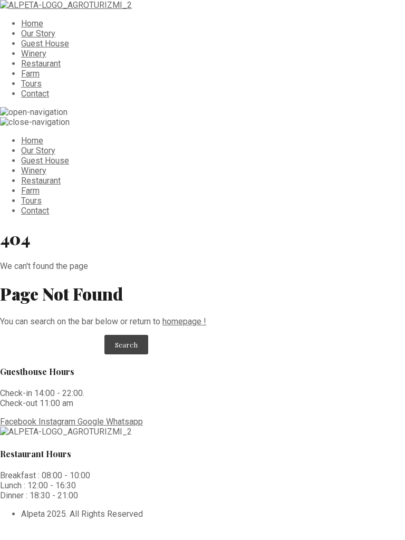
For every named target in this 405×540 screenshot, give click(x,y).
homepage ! (184, 321)
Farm (30, 74)
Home (32, 23)
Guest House (45, 43)
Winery (33, 54)
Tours (31, 84)
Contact (35, 94)
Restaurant (41, 64)
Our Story (38, 33)
